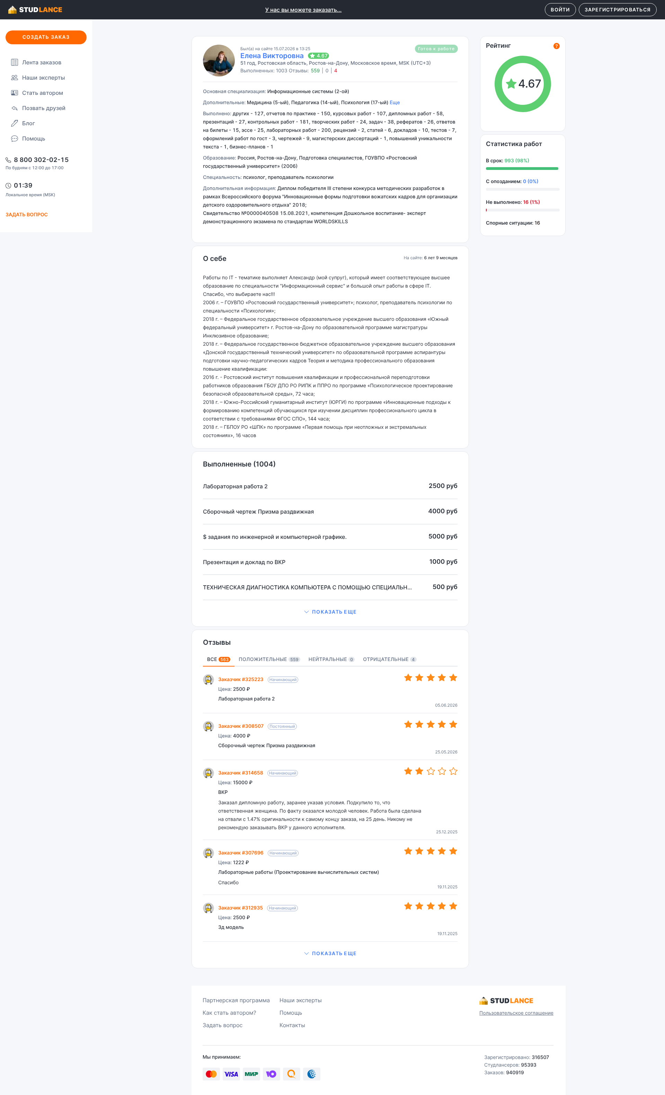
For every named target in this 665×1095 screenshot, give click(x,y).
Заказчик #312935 (240, 908)
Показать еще (334, 612)
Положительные (268, 659)
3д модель (231, 927)
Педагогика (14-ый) (314, 103)
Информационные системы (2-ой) (308, 91)
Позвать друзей (43, 108)
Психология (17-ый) (365, 103)
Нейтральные (331, 659)
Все (218, 659)
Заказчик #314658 (240, 773)
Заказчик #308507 (241, 726)
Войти (560, 9)
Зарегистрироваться (618, 9)
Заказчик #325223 (241, 679)
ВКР (223, 792)
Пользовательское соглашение (516, 1013)
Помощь (33, 138)
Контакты (292, 1025)
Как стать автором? (229, 1012)
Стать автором (42, 92)
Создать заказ (46, 37)
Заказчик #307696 (241, 853)
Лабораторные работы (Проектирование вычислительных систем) (298, 872)
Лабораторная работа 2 (246, 699)
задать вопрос (27, 215)
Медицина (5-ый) (268, 103)
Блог (28, 123)
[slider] (431, 677)
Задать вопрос (223, 1025)
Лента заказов (41, 62)
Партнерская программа (236, 1000)
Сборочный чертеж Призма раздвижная (266, 746)
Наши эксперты (43, 77)
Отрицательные (389, 659)
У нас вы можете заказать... (303, 9)
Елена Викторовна (272, 55)
